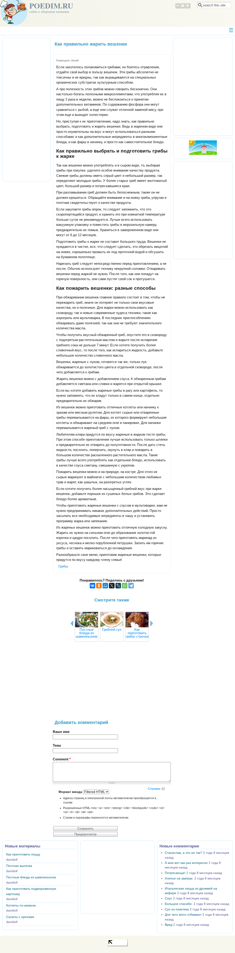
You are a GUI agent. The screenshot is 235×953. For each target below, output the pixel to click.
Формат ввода (71, 792)
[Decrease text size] (177, 8)
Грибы (63, 566)
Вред (168, 924)
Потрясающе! (175, 873)
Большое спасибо (179, 904)
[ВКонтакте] (92, 585)
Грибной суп (111, 629)
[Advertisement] (112, 683)
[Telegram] (131, 585)
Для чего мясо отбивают (183, 914)
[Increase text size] (188, 8)
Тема (57, 745)
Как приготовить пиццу (23, 854)
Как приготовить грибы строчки (137, 633)
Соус (168, 898)
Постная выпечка (19, 866)
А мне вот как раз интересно (186, 863)
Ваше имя (61, 732)
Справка (154, 788)
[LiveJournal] (118, 585)
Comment (62, 759)
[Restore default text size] (182, 8)
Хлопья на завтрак (179, 878)
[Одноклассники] (99, 585)
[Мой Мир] (105, 585)
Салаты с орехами (20, 917)
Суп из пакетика (177, 909)
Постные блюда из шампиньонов (86, 633)
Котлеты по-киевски (21, 905)
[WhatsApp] (124, 585)
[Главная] (14, 24)
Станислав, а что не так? (183, 853)
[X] (112, 585)
